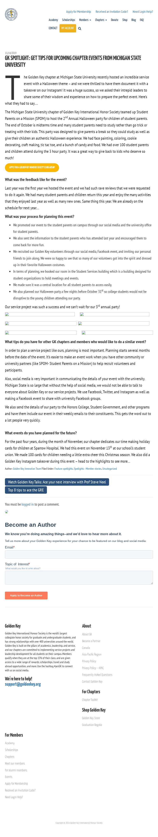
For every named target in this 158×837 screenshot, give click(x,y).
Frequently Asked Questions (97, 674)
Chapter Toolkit (90, 699)
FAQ (142, 20)
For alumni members (16, 770)
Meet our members (15, 763)
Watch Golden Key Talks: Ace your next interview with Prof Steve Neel (57, 482)
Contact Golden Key (92, 681)
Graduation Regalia (92, 725)
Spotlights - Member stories (87, 468)
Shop (124, 20)
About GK (87, 634)
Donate (114, 20)
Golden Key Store (91, 718)
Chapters (100, 20)
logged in (28, 504)
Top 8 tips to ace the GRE (26, 490)
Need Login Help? (143, 11)
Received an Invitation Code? (112, 11)
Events (8, 776)
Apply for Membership (78, 11)
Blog (133, 20)
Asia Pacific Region (91, 654)
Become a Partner (91, 641)
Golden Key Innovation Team (27, 468)
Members (84, 20)
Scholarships (68, 20)
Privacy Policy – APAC (93, 668)
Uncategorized (109, 468)
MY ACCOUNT (68, 28)
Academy (53, 20)
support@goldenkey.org (23, 684)
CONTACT (53, 28)
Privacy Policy (89, 661)
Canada (86, 648)
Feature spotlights (64, 468)
